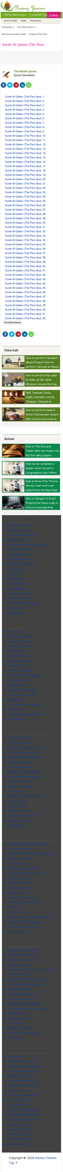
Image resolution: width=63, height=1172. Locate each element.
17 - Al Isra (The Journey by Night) (21, 603)
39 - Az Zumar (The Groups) (18, 737)
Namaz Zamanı (46, 1158)
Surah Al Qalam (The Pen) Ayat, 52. (25, 318)
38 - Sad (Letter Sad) (14, 719)
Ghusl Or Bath (10, 20)
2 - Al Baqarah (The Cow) (16, 530)
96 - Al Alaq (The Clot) (15, 1056)
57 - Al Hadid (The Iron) (15, 825)
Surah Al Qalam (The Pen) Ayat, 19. (25, 174)
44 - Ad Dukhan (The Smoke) (18, 762)
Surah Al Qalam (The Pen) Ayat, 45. (25, 287)
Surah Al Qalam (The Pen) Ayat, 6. (25, 118)
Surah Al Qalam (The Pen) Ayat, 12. (25, 144)
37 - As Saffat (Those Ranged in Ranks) (24, 714)
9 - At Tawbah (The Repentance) (20, 564)
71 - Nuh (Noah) (11, 907)
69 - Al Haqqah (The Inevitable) (19, 897)
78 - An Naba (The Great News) (19, 955)
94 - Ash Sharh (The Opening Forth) (21, 1033)
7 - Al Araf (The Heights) (16, 554)
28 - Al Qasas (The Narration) (18, 670)
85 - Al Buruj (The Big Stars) (17, 989)
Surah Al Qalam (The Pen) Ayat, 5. (25, 114)
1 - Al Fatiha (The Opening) (17, 525)
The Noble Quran (25, 71)
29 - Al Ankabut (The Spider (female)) (22, 675)
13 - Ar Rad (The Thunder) (17, 583)
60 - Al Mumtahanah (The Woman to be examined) (29, 853)
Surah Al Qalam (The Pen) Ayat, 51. (25, 314)
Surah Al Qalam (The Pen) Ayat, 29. (25, 218)
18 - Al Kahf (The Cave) (15, 608)
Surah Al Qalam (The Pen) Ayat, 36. (25, 248)
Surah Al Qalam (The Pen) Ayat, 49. (25, 305)
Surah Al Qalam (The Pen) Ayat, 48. (25, 301)
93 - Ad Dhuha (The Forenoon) (19, 1028)
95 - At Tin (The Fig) (14, 1038)
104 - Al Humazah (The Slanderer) (21, 1095)
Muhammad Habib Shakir (14, 34)
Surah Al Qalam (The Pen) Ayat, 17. (25, 166)
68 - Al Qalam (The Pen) (15, 892)
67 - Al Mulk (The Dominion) (18, 888)
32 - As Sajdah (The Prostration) (20, 690)
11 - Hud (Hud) (11, 574)
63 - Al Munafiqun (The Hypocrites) (21, 868)
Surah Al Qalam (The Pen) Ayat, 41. (25, 270)
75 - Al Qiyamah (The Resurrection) (21, 926)
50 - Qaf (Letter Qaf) (14, 791)
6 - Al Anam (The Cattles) (16, 549)
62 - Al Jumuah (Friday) (15, 863)
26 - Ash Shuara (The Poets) (18, 660)
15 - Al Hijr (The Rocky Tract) (18, 593)
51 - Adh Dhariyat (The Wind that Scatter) (24, 796)
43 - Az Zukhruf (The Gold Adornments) (23, 757)
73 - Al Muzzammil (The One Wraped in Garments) (29, 917)
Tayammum (35, 20)
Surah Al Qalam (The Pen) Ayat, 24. (25, 196)
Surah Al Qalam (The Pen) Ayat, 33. (25, 235)
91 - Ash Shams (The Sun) (17, 1018)
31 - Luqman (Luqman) (15, 685)
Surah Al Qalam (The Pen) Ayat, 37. (25, 253)
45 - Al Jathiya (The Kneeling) (18, 767)
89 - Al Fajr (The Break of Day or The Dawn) (25, 1008)
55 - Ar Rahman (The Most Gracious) (22, 815)
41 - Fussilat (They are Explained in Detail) (25, 747)
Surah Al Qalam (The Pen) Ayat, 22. (25, 188)
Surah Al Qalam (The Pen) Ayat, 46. (25, 292)
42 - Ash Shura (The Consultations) (21, 752)
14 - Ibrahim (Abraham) (15, 588)
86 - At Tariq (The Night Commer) (20, 994)
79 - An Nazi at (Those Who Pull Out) (22, 960)
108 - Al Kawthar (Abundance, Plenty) (22, 1115)
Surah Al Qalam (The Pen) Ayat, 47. (25, 296)
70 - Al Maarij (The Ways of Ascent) (21, 902)
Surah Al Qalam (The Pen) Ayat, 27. (25, 209)
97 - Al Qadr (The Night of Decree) (21, 1061)
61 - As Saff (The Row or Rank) (19, 858)
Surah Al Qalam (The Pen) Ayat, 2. (25, 101)
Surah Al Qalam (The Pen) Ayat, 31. (25, 227)
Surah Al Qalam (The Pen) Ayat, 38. (25, 257)
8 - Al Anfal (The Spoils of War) (19, 559)
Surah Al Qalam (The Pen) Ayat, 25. (25, 201)
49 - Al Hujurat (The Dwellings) (19, 786)
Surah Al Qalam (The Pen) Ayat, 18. (25, 170)
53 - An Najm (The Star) (15, 806)
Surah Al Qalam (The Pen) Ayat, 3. (25, 105)
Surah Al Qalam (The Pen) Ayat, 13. (25, 148)
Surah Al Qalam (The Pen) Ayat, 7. (25, 122)
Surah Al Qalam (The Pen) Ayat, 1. (25, 96)
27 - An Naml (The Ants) (15, 665)
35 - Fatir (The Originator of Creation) (22, 704)
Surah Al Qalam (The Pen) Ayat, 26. (25, 205)
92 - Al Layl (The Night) (15, 1023)
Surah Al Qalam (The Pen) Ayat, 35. (25, 244)
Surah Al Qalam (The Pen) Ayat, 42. (25, 274)
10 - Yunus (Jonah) (13, 569)
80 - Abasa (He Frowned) (16, 965)
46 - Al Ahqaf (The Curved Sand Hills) (22, 772)
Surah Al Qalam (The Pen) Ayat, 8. (25, 127)
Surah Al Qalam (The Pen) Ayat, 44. (25, 283)
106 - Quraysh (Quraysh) (16, 1105)
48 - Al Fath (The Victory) (16, 781)
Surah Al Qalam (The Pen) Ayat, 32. (25, 231)
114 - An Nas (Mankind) (15, 1144)
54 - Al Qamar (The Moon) (17, 810)
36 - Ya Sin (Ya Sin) (13, 709)
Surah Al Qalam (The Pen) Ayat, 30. (25, 222)
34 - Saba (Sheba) (13, 699)
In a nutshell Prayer (39, 14)
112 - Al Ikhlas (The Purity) (17, 1134)
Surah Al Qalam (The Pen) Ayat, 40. (25, 266)
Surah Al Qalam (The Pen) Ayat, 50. (25, 309)
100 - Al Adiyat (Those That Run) (20, 1076)
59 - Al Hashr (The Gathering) (18, 849)
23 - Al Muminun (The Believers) (19, 646)
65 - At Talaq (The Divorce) (17, 878)
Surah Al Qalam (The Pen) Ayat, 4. (25, 109)
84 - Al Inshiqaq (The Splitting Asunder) (23, 984)
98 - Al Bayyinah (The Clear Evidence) (22, 1066)
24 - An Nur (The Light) (15, 651)
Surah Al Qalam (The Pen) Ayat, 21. (25, 183)
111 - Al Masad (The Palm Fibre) (20, 1129)
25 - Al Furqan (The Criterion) (18, 656)
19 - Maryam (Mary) (13, 613)
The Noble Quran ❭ (26, 27)
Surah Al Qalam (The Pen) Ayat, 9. (25, 131)
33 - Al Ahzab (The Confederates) (20, 695)
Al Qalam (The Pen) (38, 34)
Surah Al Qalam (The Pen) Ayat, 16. (25, 161)
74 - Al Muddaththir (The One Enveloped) (24, 922)
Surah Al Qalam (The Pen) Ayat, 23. (25, 192)
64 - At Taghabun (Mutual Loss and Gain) (24, 873)
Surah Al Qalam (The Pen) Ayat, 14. (25, 153)
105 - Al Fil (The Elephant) (16, 1100)
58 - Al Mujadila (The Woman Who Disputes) (26, 844)
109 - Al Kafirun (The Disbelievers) (21, 1119)
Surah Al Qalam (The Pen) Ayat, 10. (25, 135)
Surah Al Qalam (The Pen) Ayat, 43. (25, 279)
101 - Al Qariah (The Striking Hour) (21, 1081)
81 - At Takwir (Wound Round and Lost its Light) (28, 969)
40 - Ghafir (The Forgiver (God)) (19, 742)
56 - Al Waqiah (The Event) (17, 820)
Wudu (23, 20)
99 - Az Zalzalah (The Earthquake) (21, 1071)
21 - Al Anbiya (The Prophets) (18, 636)
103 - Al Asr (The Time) (15, 1090)
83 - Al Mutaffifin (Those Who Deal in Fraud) (25, 979)
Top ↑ (13, 1163)
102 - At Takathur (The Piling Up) (20, 1085)
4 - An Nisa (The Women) (16, 540)
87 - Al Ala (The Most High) (17, 999)
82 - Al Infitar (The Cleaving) (17, 974)
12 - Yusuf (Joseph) (14, 579)
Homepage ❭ (8, 27)
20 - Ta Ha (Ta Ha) (13, 631)
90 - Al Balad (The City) (15, 1013)
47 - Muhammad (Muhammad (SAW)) (22, 776)
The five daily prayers (15, 14)
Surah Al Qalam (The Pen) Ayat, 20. (25, 179)
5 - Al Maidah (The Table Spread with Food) (26, 544)
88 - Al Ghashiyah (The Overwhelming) (23, 1003)
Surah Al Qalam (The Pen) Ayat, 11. (25, 140)
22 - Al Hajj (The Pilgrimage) (17, 641)
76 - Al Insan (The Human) (17, 931)
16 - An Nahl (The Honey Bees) (19, 598)
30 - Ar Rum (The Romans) (17, 680)
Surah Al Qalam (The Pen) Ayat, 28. (25, 214)
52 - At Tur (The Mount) (15, 801)
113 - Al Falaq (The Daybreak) (18, 1139)
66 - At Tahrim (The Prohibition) (19, 883)
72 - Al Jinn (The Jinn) (15, 912)
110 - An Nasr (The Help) (16, 1124)
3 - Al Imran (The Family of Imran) (20, 535)
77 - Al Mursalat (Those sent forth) (21, 950)
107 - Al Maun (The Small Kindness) (22, 1110)
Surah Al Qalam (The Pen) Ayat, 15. (25, 157)
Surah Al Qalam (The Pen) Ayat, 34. (25, 240)
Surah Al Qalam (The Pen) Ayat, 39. (25, 261)
